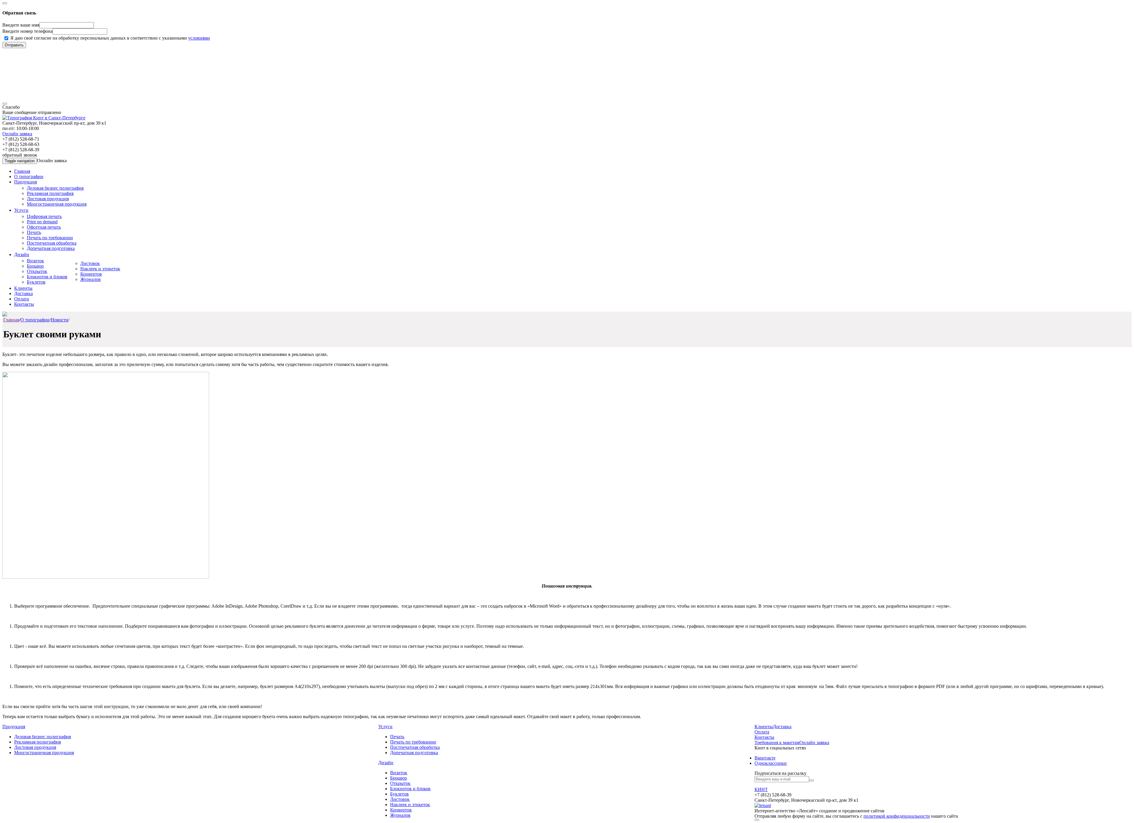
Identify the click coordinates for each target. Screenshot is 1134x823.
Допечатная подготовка (51, 248)
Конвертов (91, 273)
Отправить (14, 45)
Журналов (90, 279)
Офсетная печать (44, 227)
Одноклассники (771, 763)
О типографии (28, 176)
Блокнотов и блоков (47, 276)
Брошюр (35, 266)
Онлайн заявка (17, 133)
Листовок (90, 263)
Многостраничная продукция (57, 203)
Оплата (21, 298)
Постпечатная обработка (51, 242)
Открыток (37, 271)
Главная (22, 171)
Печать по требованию (50, 237)
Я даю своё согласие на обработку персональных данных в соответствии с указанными (110, 37)
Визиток (35, 260)
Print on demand (42, 221)
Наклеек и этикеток (100, 268)
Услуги (21, 210)
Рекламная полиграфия (50, 193)
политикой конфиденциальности (896, 816)
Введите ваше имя (20, 24)
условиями (199, 37)
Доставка (23, 293)
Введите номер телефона (27, 31)
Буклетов (36, 281)
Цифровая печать (44, 216)
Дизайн (21, 254)
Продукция (25, 181)
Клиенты (23, 288)
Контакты (24, 304)
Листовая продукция (48, 198)
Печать (34, 232)
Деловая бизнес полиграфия (55, 188)
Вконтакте (765, 757)
